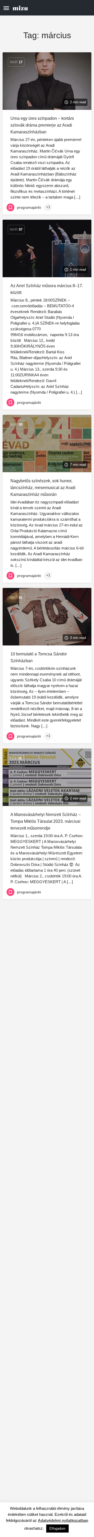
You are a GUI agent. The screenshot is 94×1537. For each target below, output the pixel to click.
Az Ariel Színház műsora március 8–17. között (46, 289)
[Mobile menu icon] (6, 8)
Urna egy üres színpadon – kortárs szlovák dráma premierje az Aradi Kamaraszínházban (42, 125)
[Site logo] (21, 7)
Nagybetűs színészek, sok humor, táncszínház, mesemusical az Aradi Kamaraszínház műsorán (42, 488)
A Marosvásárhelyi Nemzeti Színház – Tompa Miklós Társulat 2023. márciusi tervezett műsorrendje (45, 821)
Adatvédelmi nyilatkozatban (63, 1520)
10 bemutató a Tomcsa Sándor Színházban (38, 657)
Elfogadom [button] (57, 1528)
